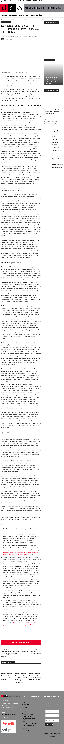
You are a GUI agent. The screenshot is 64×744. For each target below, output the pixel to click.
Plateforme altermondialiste (30, 723)
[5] (37, 372)
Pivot (23, 721)
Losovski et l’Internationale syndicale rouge (55, 141)
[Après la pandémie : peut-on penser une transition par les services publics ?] (35, 670)
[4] (6, 235)
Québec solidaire (27, 727)
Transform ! (25, 730)
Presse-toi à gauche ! (28, 725)
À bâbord (24, 702)
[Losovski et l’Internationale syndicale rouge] (47, 141)
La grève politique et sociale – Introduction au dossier (57, 158)
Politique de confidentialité (51, 735)
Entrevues (34, 15)
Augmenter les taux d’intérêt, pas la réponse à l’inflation (7, 677)
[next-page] (5, 686)
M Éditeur (25, 720)
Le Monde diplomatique (28, 718)
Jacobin (24, 713)
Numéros (4, 15)
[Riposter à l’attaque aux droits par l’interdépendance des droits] (47, 166)
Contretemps (26, 706)
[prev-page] (2, 686)
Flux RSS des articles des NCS (52, 733)
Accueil (2, 19)
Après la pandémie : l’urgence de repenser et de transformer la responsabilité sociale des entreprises (21, 679)
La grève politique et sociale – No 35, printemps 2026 (52, 79)
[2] (9, 176)
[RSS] (56, 1)
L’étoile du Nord (26, 716)
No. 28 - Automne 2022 (21, 19)
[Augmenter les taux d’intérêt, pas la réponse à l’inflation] (7, 670)
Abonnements (13, 15)
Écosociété (25, 707)
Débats (28, 15)
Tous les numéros (49, 59)
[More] (39, 636)
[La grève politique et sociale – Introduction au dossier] (47, 158)
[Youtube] (61, 1)
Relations (25, 728)
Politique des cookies (49, 736)
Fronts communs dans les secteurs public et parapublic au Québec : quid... (53, 111)
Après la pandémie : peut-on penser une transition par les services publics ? (35, 677)
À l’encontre (25, 704)
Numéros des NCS (10, 19)
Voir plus (53, 174)
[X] (59, 1)
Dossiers (21, 15)
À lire (41, 15)
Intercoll (24, 711)
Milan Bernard (8, 39)
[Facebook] (53, 1)
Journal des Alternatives (28, 714)
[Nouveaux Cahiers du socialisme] (32, 8)
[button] (51, 1)
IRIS (23, 709)
